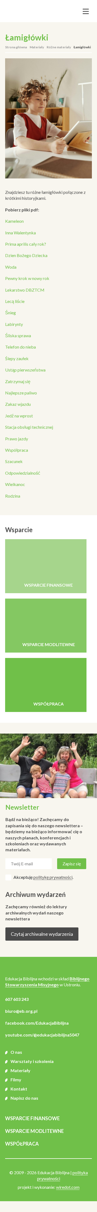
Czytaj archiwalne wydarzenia (42, 934)
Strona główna (16, 47)
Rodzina (12, 495)
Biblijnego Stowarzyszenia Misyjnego (47, 981)
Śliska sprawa (18, 335)
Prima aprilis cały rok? (25, 244)
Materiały (37, 47)
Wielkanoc (15, 484)
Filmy (16, 1079)
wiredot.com (67, 1187)
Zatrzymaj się (17, 381)
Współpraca (16, 450)
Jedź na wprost (19, 415)
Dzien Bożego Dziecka (26, 255)
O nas (16, 1052)
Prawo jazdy (16, 438)
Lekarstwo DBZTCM (24, 289)
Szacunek (14, 461)
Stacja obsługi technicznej (29, 427)
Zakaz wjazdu (18, 404)
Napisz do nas (24, 1097)
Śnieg (10, 312)
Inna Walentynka (20, 232)
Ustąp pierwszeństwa (25, 369)
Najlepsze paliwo (21, 392)
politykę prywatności (52, 877)
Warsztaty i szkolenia (32, 1061)
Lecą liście (15, 301)
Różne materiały (59, 47)
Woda (10, 266)
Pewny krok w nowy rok (27, 278)
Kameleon (14, 221)
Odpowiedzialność (22, 472)
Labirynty (14, 324)
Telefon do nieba (20, 346)
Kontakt (19, 1088)
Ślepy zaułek (17, 358)
